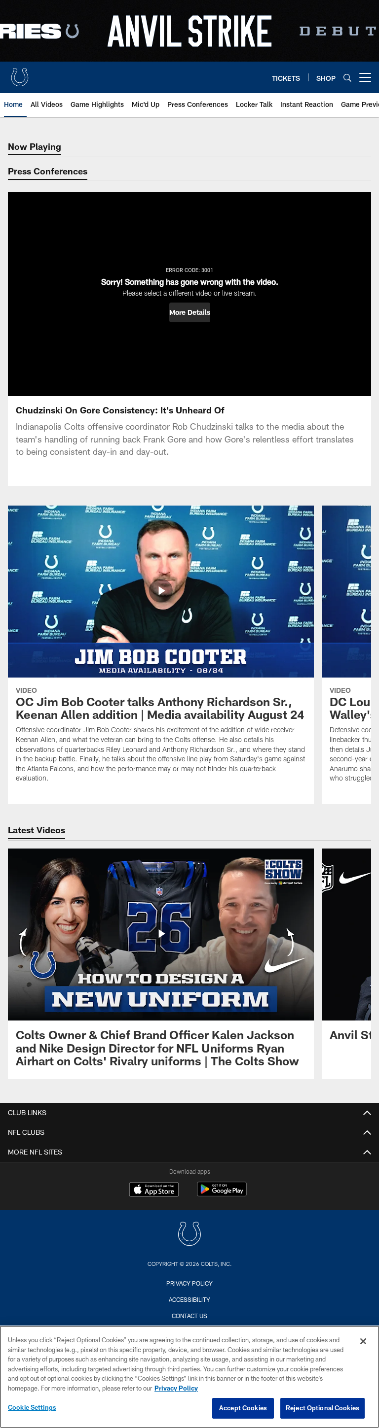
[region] (189, 1377)
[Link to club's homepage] (20, 73)
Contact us (189, 1315)
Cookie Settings (32, 1407)
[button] (189, 312)
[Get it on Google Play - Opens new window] (222, 1194)
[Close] (363, 1341)
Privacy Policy (189, 1283)
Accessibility (189, 1299)
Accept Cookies (243, 1408)
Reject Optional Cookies (322, 1408)
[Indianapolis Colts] (189, 1235)
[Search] (347, 77)
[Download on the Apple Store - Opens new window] (154, 1190)
